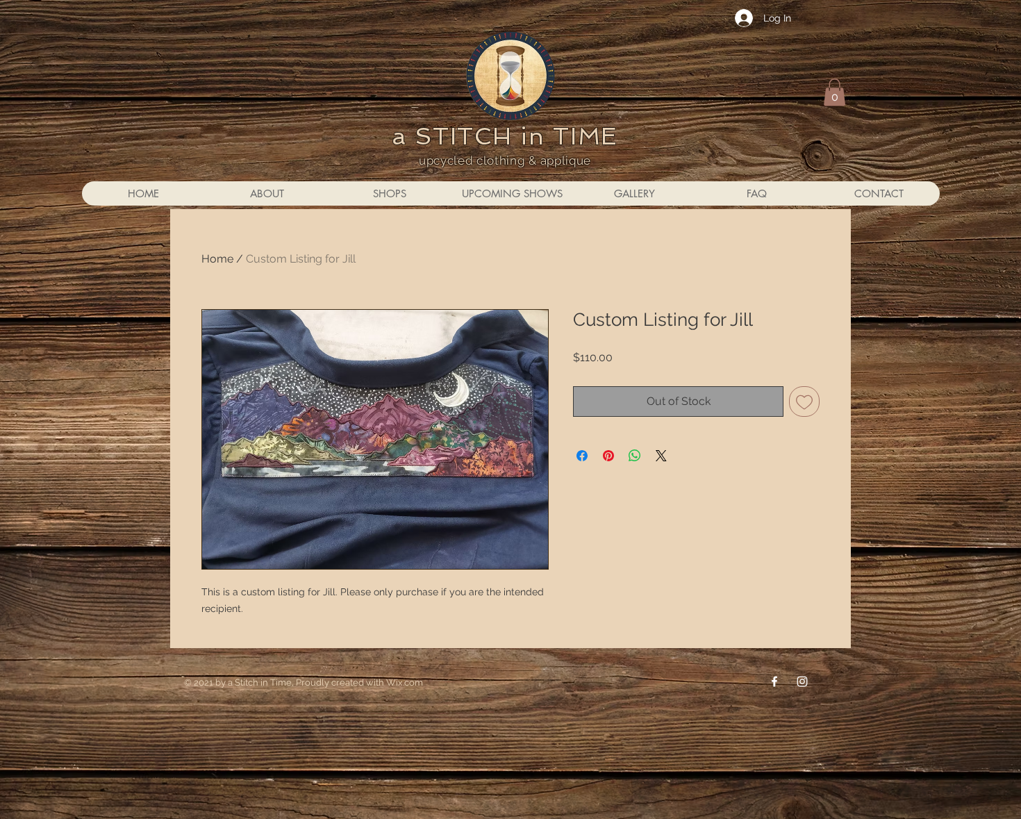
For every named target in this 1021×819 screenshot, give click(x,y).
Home (217, 258)
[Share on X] (661, 455)
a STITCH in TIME (505, 136)
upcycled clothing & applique (505, 160)
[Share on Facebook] (582, 455)
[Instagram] (802, 681)
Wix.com (404, 682)
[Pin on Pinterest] (608, 455)
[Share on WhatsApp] (634, 455)
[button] (834, 92)
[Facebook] (774, 681)
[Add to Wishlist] (804, 401)
